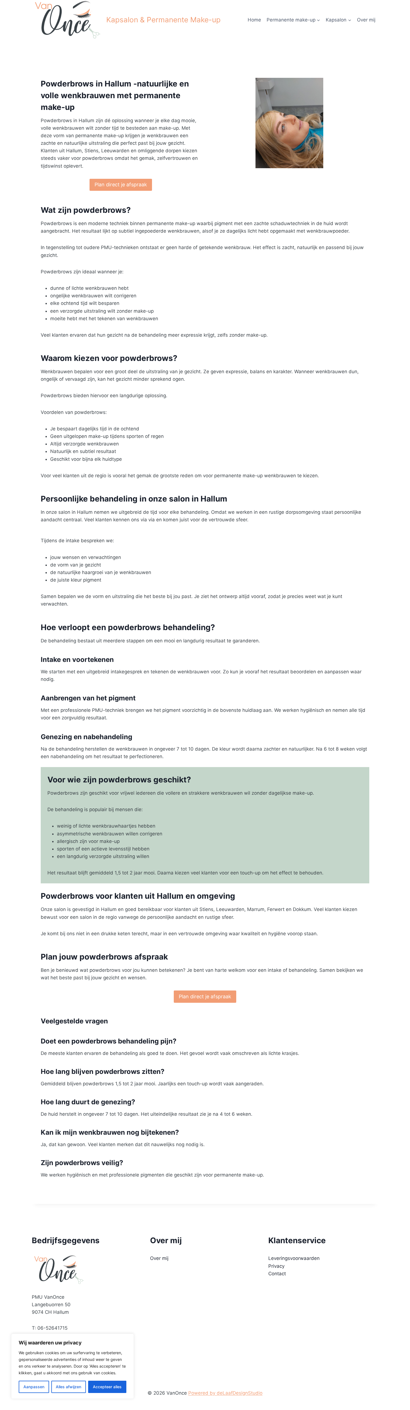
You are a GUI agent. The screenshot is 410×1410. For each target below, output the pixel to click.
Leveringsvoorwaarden (294, 1258)
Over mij (366, 20)
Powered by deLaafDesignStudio (225, 1393)
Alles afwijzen (68, 1386)
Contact (277, 1273)
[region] (72, 1366)
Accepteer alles (107, 1386)
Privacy (276, 1266)
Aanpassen (33, 1386)
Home (254, 20)
